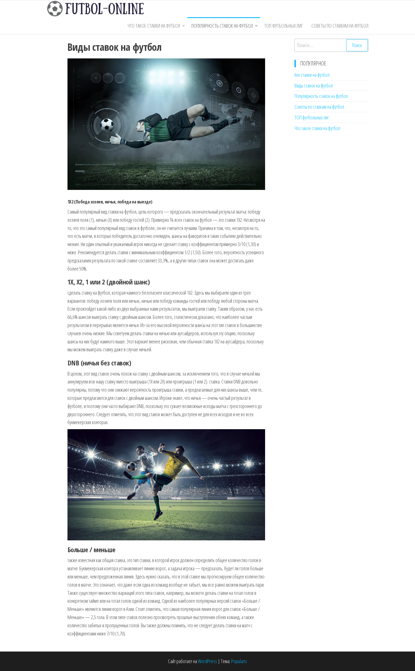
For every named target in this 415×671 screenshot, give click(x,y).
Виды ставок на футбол (313, 85)
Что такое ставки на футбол (154, 25)
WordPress (207, 661)
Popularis (239, 661)
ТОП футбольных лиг (283, 25)
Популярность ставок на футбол (222, 25)
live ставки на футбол (311, 74)
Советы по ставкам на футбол (339, 25)
